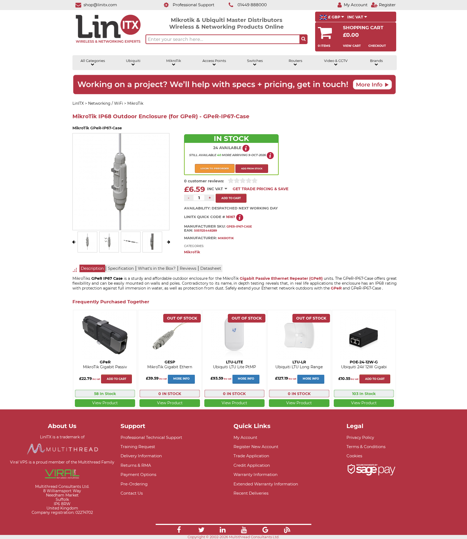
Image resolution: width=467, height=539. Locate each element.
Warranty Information (256, 474)
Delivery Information (141, 455)
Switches (255, 61)
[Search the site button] (303, 39)
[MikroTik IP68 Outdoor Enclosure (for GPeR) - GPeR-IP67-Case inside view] (152, 248)
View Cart (352, 46)
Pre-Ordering (134, 484)
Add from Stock (251, 168)
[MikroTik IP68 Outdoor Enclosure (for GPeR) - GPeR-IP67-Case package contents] (109, 248)
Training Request (138, 446)
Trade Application (251, 455)
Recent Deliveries (251, 493)
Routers (295, 61)
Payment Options (138, 474)
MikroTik (173, 61)
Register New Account (256, 446)
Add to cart (116, 378)
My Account (245, 437)
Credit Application (252, 465)
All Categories (93, 61)
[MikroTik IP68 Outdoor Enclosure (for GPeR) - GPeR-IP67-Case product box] (131, 248)
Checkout (377, 46)
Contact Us (132, 493)
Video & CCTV (336, 61)
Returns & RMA (136, 465)
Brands (376, 61)
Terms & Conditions (365, 446)
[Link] (179, 531)
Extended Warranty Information (266, 484)
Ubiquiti (133, 61)
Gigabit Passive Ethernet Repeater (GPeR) (281, 278)
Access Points (214, 61)
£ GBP (334, 17)
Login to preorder (215, 168)
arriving (240, 155)
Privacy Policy (360, 437)
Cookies (354, 455)
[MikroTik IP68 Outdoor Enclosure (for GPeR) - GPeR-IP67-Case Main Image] (87, 248)
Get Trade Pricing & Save (260, 188)
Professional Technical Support (151, 437)
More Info (181, 378)
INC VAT (355, 17)
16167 (230, 217)
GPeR (336, 288)
